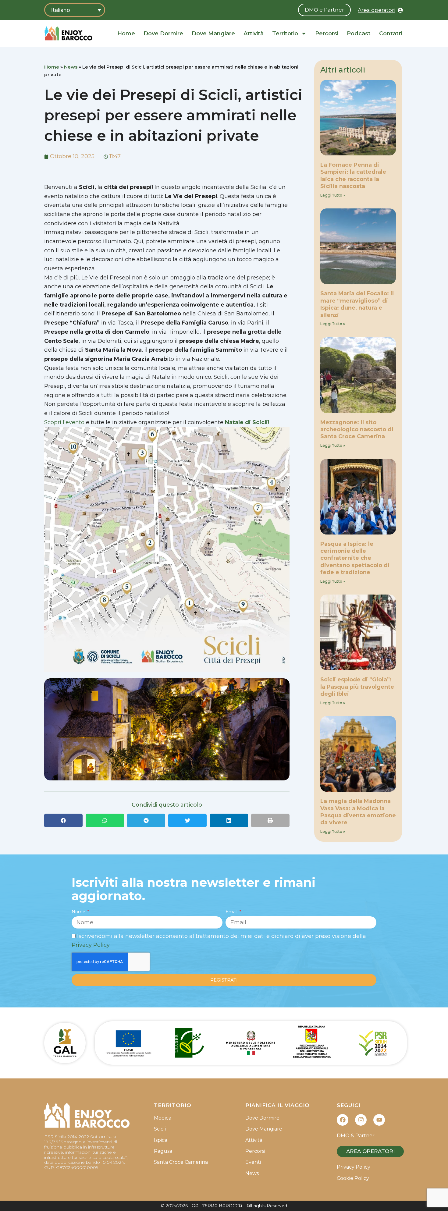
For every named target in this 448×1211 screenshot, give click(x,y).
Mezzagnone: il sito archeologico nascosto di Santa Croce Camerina (356, 429)
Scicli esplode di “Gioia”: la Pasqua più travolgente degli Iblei (357, 686)
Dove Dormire (163, 33)
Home (126, 33)
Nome (79, 911)
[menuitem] (74, 10)
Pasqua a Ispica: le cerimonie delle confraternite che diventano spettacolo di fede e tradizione (354, 558)
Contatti (390, 33)
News (70, 67)
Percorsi (326, 33)
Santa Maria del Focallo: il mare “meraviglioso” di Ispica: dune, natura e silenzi (357, 304)
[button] (63, 820)
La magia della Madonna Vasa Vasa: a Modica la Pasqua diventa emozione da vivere (358, 812)
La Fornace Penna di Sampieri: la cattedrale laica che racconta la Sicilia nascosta (353, 176)
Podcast (359, 33)
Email (232, 911)
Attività (254, 33)
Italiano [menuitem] (60, 10)
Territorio (285, 33)
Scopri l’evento (65, 422)
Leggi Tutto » (332, 195)
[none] (74, 10)
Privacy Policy (91, 945)
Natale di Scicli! (247, 422)
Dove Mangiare (213, 33)
